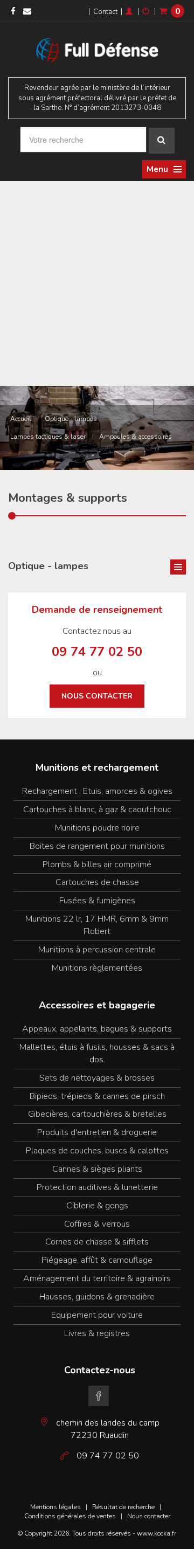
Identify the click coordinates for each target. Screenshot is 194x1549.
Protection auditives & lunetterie (97, 1187)
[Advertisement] (97, 283)
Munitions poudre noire (97, 828)
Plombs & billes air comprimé (97, 864)
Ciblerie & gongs (97, 1206)
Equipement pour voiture (97, 1315)
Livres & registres (97, 1333)
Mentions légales (55, 1507)
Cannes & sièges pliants (97, 1169)
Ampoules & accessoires (135, 436)
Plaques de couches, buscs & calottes (97, 1151)
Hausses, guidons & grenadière (97, 1297)
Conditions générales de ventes (70, 1516)
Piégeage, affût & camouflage (97, 1260)
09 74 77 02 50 (97, 651)
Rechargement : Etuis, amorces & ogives (97, 791)
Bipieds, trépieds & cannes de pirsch (97, 1096)
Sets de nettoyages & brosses (97, 1078)
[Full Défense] (97, 48)
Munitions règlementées (97, 968)
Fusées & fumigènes (97, 901)
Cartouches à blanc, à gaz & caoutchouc (97, 809)
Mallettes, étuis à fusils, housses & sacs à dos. (97, 1053)
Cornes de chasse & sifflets (97, 1242)
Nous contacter (97, 696)
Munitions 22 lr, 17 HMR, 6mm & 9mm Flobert (97, 925)
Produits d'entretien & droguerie (97, 1132)
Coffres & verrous (97, 1224)
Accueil (20, 418)
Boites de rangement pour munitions (97, 846)
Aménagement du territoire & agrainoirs (97, 1278)
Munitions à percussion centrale (97, 950)
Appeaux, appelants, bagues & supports (97, 1029)
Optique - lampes (71, 418)
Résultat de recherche (123, 1507)
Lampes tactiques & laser (48, 436)
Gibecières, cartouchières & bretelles (97, 1114)
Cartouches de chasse (97, 882)
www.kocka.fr (156, 1533)
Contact (105, 12)
